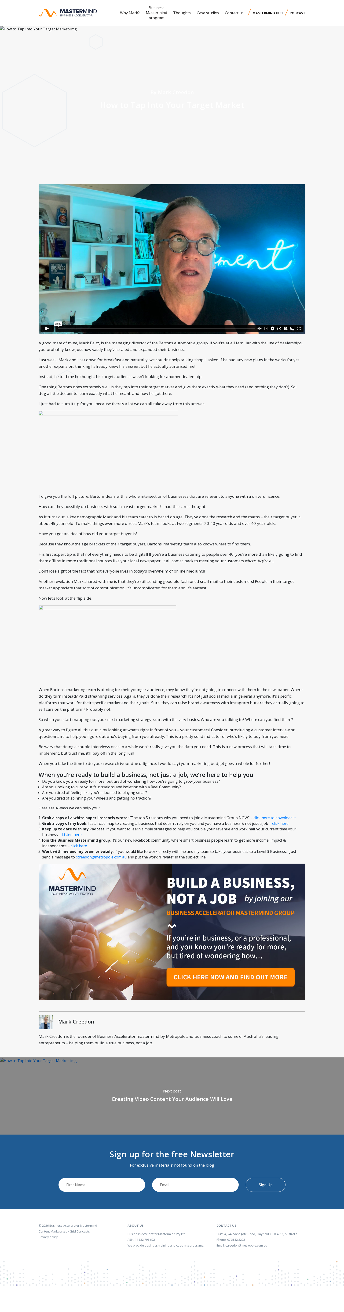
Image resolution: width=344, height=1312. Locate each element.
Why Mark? (130, 12)
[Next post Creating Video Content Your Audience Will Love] (38, 1060)
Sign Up (266, 1184)
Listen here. (72, 834)
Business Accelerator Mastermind (73, 1225)
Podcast (297, 13)
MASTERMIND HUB (268, 13)
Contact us (234, 12)
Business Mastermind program (156, 12)
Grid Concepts (80, 1231)
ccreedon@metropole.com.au (101, 857)
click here (280, 823)
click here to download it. (274, 817)
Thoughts (182, 12)
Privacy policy (48, 1237)
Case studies (208, 12)
